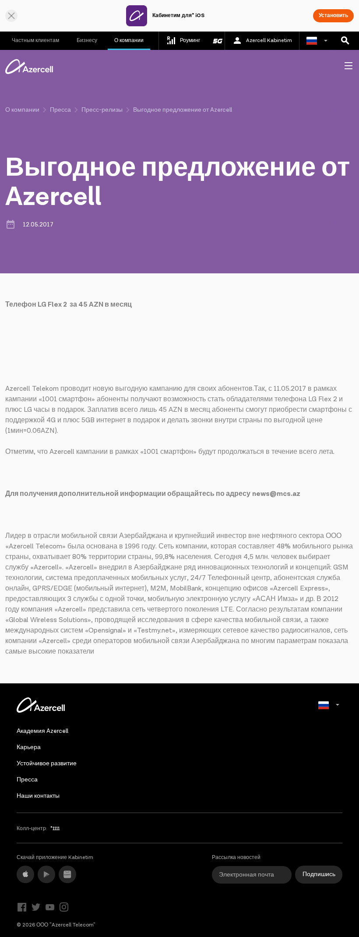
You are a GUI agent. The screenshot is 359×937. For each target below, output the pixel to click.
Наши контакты (38, 796)
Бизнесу (87, 40)
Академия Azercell (42, 731)
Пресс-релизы (102, 110)
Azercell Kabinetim (269, 40)
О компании (129, 40)
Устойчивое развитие (47, 763)
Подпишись (319, 874)
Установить (333, 15)
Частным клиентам (35, 40)
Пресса (60, 110)
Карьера (29, 747)
